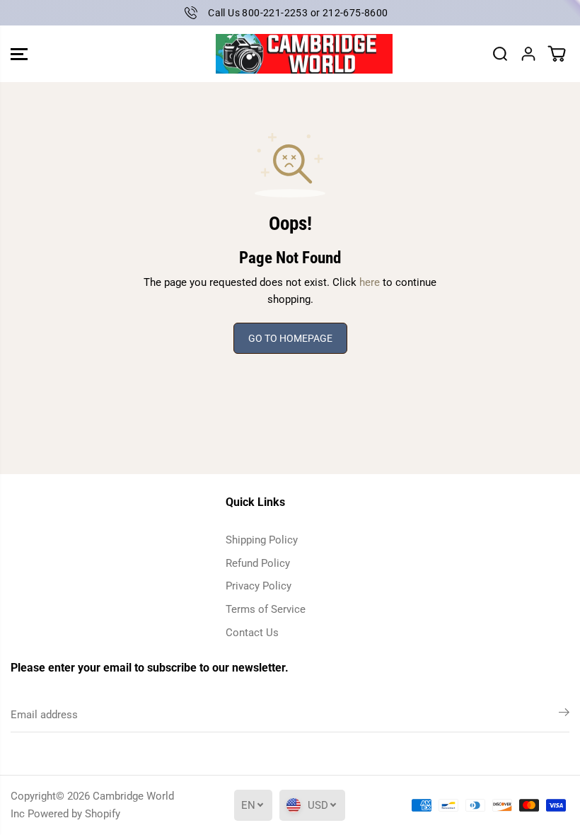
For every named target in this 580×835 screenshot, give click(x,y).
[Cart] (556, 54)
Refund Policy (258, 563)
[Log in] (528, 54)
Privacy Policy (258, 586)
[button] (19, 54)
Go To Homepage (290, 338)
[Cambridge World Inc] (286, 54)
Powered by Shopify (74, 813)
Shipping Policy (262, 540)
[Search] (500, 54)
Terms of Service (266, 609)
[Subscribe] (564, 714)
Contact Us (252, 632)
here (369, 282)
